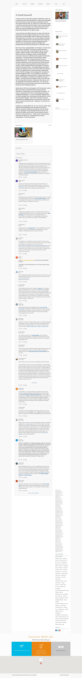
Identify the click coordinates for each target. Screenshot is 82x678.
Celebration (65, 567)
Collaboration (58, 573)
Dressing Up (57, 588)
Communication (64, 573)
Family (58, 596)
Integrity (57, 611)
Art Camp (57, 562)
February (65, 596)
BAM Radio (64, 562)
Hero (56, 609)
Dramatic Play (62, 586)
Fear (61, 596)
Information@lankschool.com (22, 650)
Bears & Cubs (64, 564)
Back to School (58, 564)
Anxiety (56, 560)
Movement (64, 622)
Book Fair (61, 565)
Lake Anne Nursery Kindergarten (62, 618)
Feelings (57, 597)
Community (57, 575)
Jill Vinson (61, 611)
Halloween (57, 605)
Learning (57, 620)
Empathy (57, 592)
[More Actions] (50, 160)
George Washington (59, 599)
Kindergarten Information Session (62, 614)
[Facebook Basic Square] (56, 630)
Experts (61, 592)
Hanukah (65, 607)
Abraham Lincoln (58, 558)
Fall (56, 596)
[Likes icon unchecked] (19, 177)
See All (50, 125)
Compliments (63, 575)
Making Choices (63, 620)
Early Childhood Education (60, 590)
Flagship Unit (62, 597)
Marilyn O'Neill (58, 622)
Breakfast (60, 567)
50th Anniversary (58, 556)
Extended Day (65, 594)
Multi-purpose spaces (59, 624)
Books (56, 567)
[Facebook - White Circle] (59, 647)
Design (63, 582)
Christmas (65, 569)
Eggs (68, 590)
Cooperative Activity (59, 580)
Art (66, 560)
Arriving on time (62, 560)
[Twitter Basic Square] (58, 630)
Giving (65, 599)
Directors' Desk (63, 584)
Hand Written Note (59, 607)
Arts (60, 562)
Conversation (58, 579)
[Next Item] (66, 15)
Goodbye (57, 601)
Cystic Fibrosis (58, 582)
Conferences (57, 577)
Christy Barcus (58, 571)
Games (66, 597)
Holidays (66, 609)
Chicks (61, 569)
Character (57, 569)
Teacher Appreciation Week (22, 139)
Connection (63, 577)
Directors (57, 584)
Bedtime (57, 565)
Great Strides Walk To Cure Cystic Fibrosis (62, 603)
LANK (56, 616)
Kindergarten (58, 613)
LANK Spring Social (62, 616)
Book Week (66, 565)
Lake (67, 616)
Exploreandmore (58, 594)
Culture (65, 580)
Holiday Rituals (61, 609)
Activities (65, 558)
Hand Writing (63, 605)
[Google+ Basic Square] (59, 630)
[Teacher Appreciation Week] (23, 132)
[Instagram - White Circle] (62, 647)
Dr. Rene (57, 586)
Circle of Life (64, 571)
